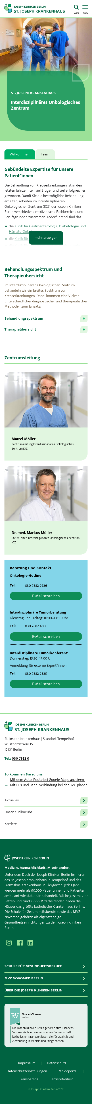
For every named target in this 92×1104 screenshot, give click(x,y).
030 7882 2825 (36, 673)
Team (45, 154)
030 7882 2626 (36, 585)
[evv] (46, 1016)
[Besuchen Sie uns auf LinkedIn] (30, 942)
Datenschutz (56, 1063)
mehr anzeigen (46, 238)
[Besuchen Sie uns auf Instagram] (8, 942)
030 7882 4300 (36, 626)
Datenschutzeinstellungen (27, 1071)
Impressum (27, 1063)
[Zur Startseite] (37, 8)
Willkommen (19, 154)
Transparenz (28, 1079)
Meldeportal (68, 1071)
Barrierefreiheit (61, 1079)
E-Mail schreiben (46, 596)
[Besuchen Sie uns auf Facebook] (19, 942)
